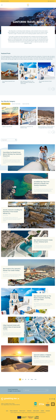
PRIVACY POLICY (22, 410)
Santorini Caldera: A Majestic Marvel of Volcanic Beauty (42, 356)
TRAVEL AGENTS (36, 410)
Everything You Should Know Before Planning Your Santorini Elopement (12, 154)
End (35, 379)
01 (20, 379)
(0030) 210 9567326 (6, 1)
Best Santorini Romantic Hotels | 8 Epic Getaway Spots (43, 241)
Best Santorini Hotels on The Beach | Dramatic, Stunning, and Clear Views (42, 297)
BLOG (7, 410)
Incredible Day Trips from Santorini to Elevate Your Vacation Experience (41, 183)
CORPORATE (29, 410)
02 (22, 379)
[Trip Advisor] (54, 399)
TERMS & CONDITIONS (14, 410)
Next (32, 379)
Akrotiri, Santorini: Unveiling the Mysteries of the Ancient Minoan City (12, 211)
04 (28, 379)
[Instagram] (50, 399)
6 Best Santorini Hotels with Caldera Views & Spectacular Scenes (12, 327)
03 (25, 379)
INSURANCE (48, 410)
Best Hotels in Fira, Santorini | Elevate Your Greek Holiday (11, 269)
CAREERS (42, 410)
